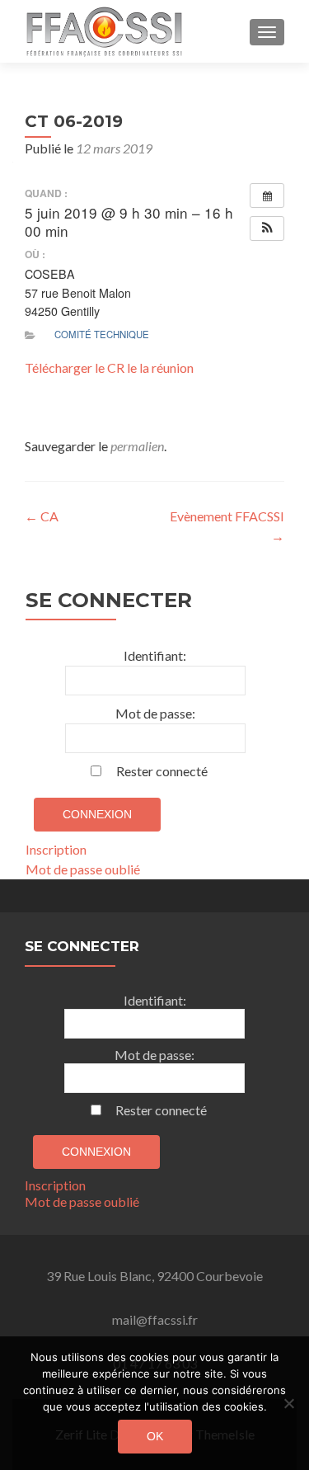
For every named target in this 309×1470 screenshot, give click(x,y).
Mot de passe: (155, 713)
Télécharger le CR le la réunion (109, 367)
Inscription (56, 849)
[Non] (288, 1403)
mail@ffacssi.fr (155, 1319)
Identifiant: (155, 655)
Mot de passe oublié (83, 869)
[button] (266, 228)
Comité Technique (101, 334)
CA (42, 516)
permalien (137, 446)
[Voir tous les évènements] (267, 195)
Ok (155, 1436)
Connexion (97, 814)
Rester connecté (162, 771)
